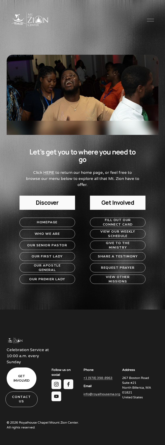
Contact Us (21, 399)
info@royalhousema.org (102, 394)
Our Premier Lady (47, 279)
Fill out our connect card (118, 222)
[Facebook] (68, 384)
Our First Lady (47, 256)
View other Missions (118, 279)
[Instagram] (56, 384)
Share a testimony (118, 256)
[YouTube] (56, 396)
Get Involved (21, 378)
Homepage (47, 222)
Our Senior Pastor (47, 245)
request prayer (117, 268)
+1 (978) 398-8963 (98, 378)
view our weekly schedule (117, 233)
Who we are (47, 234)
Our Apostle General (47, 267)
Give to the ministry (118, 245)
